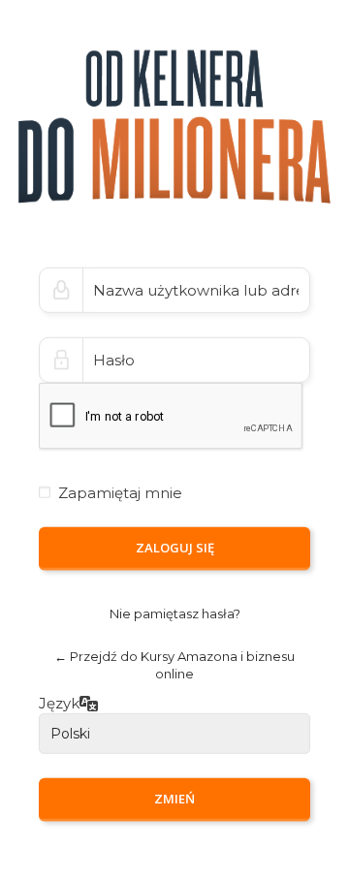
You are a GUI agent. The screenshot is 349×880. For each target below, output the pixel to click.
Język (59, 703)
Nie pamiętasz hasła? (175, 613)
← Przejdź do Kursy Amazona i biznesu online (174, 665)
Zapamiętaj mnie (120, 493)
